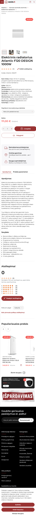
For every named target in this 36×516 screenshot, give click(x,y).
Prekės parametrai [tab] (20, 172)
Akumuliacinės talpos (26, 440)
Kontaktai (4, 453)
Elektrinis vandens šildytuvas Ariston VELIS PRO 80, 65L (10, 360)
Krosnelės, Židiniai (25, 453)
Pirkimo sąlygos (6, 443)
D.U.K (3, 456)
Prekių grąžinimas (7, 440)
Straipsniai (5, 460)
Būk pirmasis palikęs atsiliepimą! (13, 312)
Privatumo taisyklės (8, 446)
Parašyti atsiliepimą (13, 298)
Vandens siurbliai (25, 465)
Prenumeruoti (25, 420)
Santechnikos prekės (26, 436)
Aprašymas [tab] (6, 172)
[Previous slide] (3, 329)
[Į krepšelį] (21, 365)
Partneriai (4, 450)
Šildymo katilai (24, 457)
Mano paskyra (6, 481)
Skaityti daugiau (18, 513)
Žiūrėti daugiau (16, 373)
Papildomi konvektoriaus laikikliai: (13, 108)
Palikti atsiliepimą (25, 69)
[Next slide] (8, 329)
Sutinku (18, 505)
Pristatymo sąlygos (7, 436)
